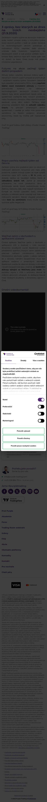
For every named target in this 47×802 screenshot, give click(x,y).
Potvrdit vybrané (23, 431)
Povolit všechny (23, 438)
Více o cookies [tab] (38, 360)
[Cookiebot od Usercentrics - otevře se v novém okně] (34, 354)
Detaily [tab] (23, 360)
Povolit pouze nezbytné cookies (23, 446)
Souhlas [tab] (8, 360)
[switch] (41, 406)
